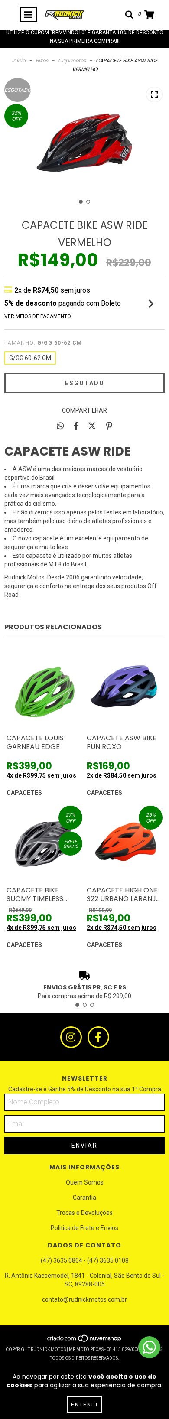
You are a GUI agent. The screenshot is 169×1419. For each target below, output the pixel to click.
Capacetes (72, 60)
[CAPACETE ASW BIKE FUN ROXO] (124, 691)
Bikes (42, 60)
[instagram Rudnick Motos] (71, 1037)
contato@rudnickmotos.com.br (84, 1299)
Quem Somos (85, 1182)
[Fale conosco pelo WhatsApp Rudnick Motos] (149, 1347)
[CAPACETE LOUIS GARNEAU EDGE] (44, 691)
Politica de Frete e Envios (84, 1227)
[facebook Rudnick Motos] (98, 1037)
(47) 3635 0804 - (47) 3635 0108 (85, 1260)
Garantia (84, 1197)
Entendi (84, 1405)
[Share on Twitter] (92, 425)
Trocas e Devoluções (84, 1212)
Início (19, 60)
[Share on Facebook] (76, 425)
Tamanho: (43, 343)
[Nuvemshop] (85, 1340)
